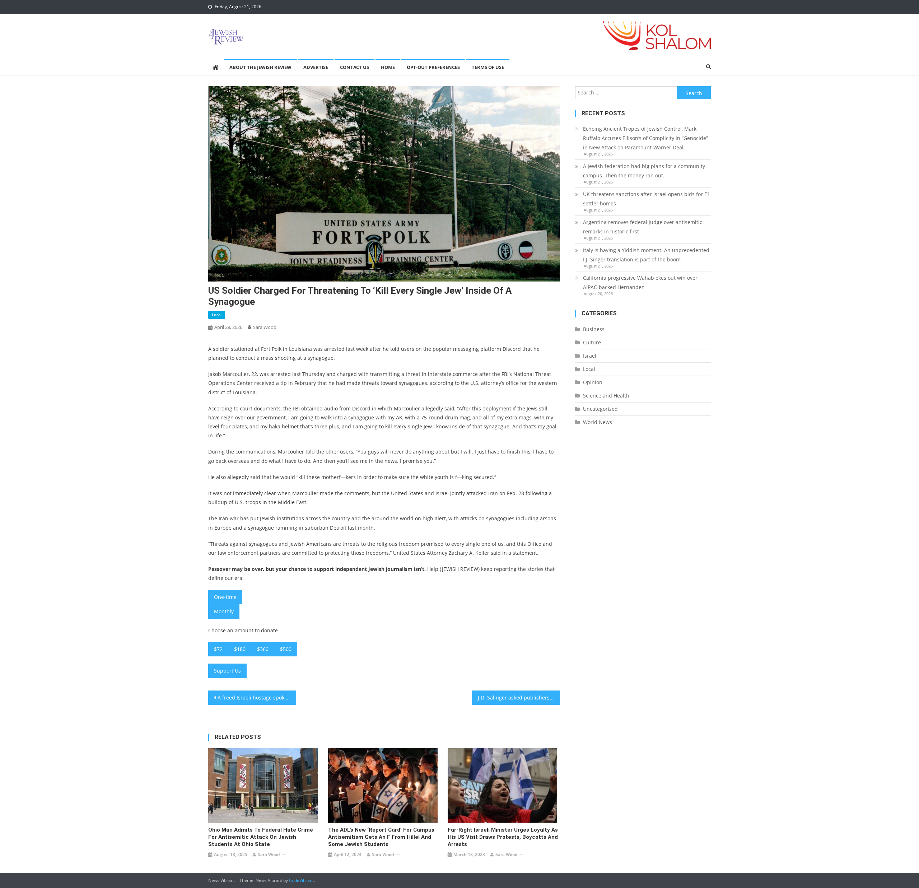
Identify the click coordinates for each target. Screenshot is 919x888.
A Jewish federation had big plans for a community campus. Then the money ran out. (644, 171)
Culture (592, 342)
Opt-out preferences (433, 67)
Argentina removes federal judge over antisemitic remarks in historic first (642, 227)
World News (597, 422)
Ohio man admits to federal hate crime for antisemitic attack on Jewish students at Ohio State (260, 837)
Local (216, 314)
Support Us (227, 670)
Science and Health (606, 395)
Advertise (315, 67)
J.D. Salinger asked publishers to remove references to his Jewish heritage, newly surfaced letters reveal (519, 697)
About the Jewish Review (260, 67)
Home (388, 67)
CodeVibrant (301, 880)
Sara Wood (264, 327)
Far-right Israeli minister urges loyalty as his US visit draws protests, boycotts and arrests (503, 837)
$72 (218, 649)
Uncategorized (600, 408)
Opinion (592, 382)
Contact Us (354, 67)
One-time (225, 597)
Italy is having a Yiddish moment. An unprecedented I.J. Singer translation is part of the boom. (646, 255)
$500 (285, 649)
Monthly (224, 611)
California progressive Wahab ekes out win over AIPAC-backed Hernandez (640, 282)
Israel (589, 355)
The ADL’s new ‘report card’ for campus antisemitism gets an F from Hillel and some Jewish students (381, 837)
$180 (240, 649)
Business (594, 329)
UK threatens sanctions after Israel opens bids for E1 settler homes (646, 199)
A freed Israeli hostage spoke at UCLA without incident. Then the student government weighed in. (257, 697)
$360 (263, 649)
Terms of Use (488, 67)
